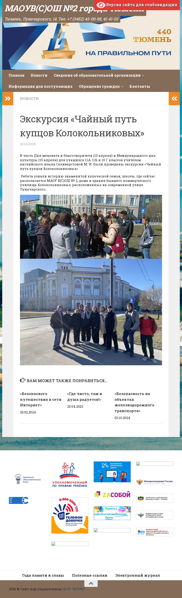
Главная (16, 75)
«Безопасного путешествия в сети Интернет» (40, 399)
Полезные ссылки (89, 575)
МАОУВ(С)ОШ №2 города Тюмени (74, 8)
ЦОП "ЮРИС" (73, 589)
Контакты (139, 86)
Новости (39, 75)
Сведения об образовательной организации (97, 75)
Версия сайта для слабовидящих (141, 4)
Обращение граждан (99, 86)
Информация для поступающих (41, 86)
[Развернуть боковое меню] (7, 98)
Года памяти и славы (43, 575)
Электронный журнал (137, 575)
